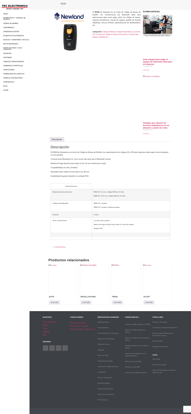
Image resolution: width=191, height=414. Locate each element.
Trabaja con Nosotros (13, 78)
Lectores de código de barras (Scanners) (112, 34)
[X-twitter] (52, 348)
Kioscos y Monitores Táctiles (16, 40)
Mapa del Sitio (157, 341)
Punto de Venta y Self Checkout (12, 48)
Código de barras (104, 344)
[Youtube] (58, 348)
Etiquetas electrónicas (105, 389)
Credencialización (11, 31)
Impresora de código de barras (136, 372)
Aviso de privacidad (159, 364)
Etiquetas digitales (104, 383)
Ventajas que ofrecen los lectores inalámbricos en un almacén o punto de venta (156, 125)
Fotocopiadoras (103, 327)
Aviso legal (156, 359)
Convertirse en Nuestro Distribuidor (164, 327)
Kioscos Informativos (105, 377)
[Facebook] (45, 348)
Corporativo (8, 82)
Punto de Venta (103, 355)
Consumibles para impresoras (108, 333)
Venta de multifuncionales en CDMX (137, 324)
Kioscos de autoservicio (106, 394)
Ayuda (5, 90)
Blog (5, 86)
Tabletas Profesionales (13, 61)
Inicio (5, 14)
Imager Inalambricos (125, 32)
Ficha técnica (60, 247)
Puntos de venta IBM (132, 367)
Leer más (54, 302)
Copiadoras (102, 372)
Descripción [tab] (57, 139)
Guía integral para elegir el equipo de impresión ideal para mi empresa (157, 61)
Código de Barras (10, 23)
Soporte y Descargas (159, 322)
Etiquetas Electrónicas (13, 36)
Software (7, 57)
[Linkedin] (65, 348)
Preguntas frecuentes (159, 346)
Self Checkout (102, 400)
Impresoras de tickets (105, 361)
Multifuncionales (10, 44)
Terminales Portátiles (13, 66)
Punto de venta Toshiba (133, 361)
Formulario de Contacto (13, 74)
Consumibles (8, 27)
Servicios (7, 53)
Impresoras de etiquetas (106, 339)
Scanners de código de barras (108, 366)
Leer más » (146, 70)
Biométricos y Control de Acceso (14, 18)
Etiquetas (101, 350)
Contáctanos (8, 70)
